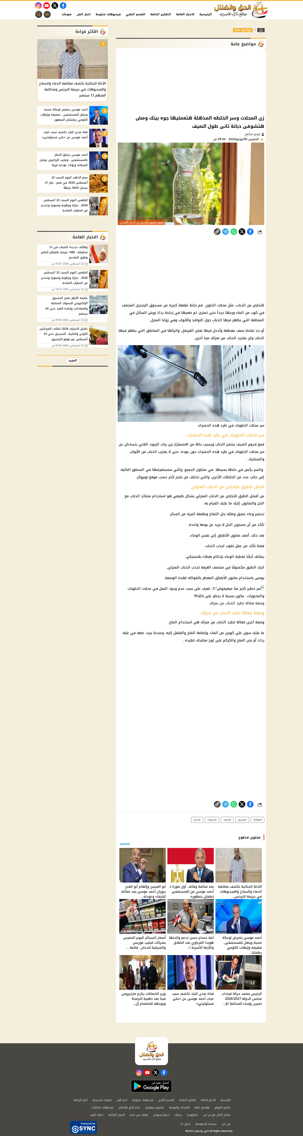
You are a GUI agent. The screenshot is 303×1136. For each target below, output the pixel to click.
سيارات (178, 1115)
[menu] (47, 14)
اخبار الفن (84, 14)
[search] (38, 14)
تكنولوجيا (192, 1115)
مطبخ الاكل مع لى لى (216, 1115)
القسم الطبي (135, 14)
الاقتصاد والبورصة (179, 1107)
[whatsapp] (217, 231)
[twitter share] (242, 231)
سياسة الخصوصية (206, 1124)
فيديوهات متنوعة (108, 14)
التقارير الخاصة (160, 14)
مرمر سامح (253, 134)
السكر (197, 819)
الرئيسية (205, 14)
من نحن (226, 1124)
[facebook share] (250, 231)
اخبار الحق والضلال (129, 1107)
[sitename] (151, 1051)
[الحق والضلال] (261, 30)
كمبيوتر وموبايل (154, 1107)
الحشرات (211, 819)
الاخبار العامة (185, 14)
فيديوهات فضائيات (102, 1107)
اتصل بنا (185, 1124)
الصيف (227, 819)
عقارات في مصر (139, 1115)
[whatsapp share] (233, 231)
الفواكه (257, 819)
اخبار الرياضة (80, 1100)
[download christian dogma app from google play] (151, 1086)
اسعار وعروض (161, 1115)
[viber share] (225, 231)
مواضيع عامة (243, 30)
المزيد (72, 360)
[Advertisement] (191, 81)
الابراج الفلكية (116, 1115)
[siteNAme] (241, 10)
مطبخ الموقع (222, 1107)
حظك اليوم (96, 1115)
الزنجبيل (242, 819)
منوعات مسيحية (102, 1100)
